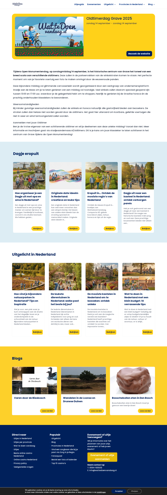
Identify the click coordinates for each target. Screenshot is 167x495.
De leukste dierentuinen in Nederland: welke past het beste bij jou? (65, 299)
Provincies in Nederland (131, 5)
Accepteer (119, 491)
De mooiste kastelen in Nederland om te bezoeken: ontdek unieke (102, 299)
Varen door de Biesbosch (29, 398)
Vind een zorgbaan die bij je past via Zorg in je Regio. (64, 451)
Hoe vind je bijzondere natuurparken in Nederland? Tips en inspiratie (28, 299)
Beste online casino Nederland (23, 454)
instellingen (101, 492)
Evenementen (94, 5)
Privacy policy (20, 463)
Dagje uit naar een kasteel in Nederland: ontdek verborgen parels (137, 198)
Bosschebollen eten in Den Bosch (132, 398)
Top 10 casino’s (58, 463)
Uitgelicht (108, 5)
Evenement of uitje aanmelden (102, 457)
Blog (150, 5)
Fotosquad (56, 456)
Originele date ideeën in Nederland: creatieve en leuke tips (65, 196)
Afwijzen (134, 491)
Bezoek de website (139, 53)
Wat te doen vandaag (24, 445)
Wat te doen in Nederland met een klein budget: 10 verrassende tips (136, 299)
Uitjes (16, 449)
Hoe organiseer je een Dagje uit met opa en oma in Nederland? (28, 196)
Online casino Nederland (25, 459)
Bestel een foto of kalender (64, 459)
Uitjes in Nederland (23, 438)
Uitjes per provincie (23, 442)
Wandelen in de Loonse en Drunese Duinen (79, 399)
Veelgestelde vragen (23, 467)
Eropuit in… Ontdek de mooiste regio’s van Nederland (101, 196)
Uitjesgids (79, 5)
